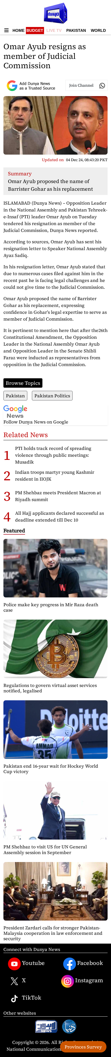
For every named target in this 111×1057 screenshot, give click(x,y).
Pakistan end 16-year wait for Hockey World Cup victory (50, 768)
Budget (34, 30)
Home (18, 30)
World (98, 30)
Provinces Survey (83, 1047)
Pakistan (76, 30)
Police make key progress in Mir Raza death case (50, 607)
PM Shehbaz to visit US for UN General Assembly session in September (45, 849)
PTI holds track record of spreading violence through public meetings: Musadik (53, 455)
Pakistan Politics (52, 396)
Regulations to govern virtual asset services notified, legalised (50, 688)
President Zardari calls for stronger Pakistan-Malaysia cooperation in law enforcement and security (52, 933)
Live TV (53, 30)
